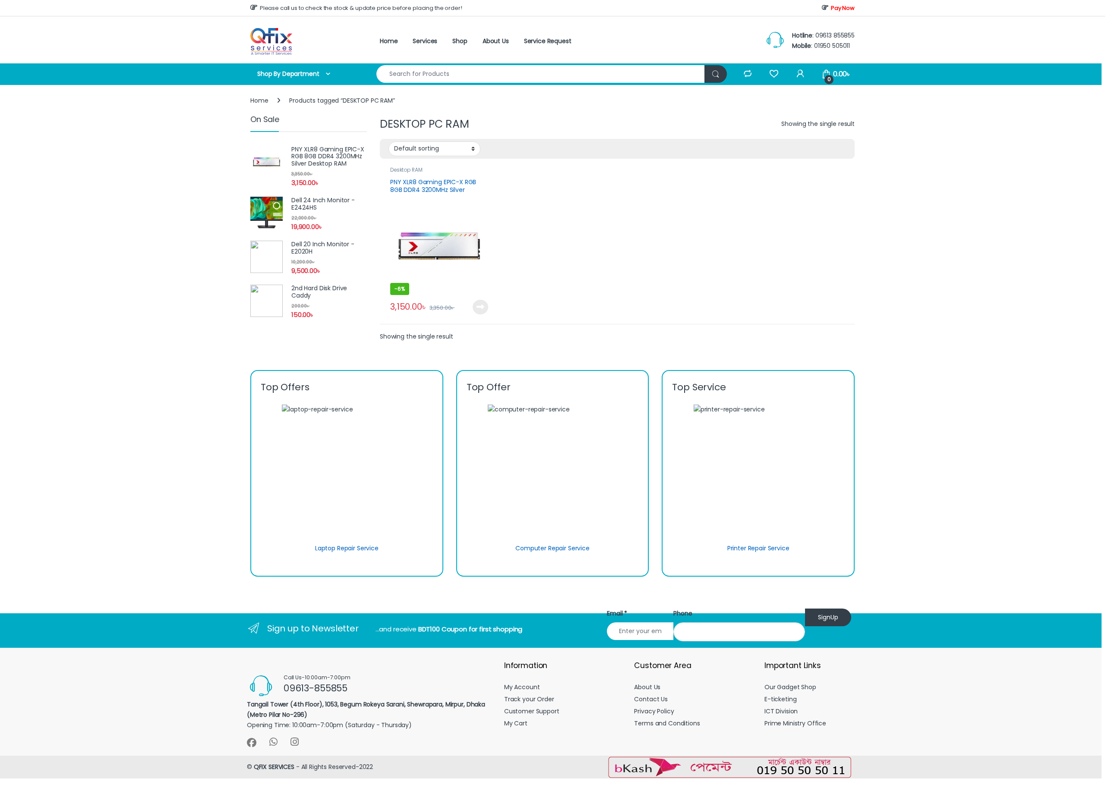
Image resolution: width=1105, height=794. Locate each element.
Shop (459, 41)
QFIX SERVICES (274, 767)
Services (425, 41)
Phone (682, 613)
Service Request (547, 41)
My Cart (515, 723)
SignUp (828, 617)
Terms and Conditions (667, 723)
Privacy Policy (654, 711)
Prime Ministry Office (795, 723)
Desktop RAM (406, 169)
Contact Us (651, 699)
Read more (480, 307)
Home (389, 41)
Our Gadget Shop (790, 687)
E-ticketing (780, 699)
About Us (496, 41)
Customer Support (531, 711)
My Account (522, 687)
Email (617, 613)
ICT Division (781, 711)
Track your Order (529, 699)
